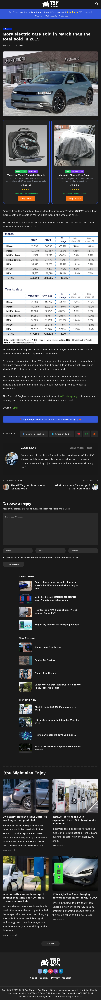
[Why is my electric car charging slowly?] (25, 625)
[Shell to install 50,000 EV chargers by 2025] (25, 709)
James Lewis (28, 448)
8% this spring (68, 396)
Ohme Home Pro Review (48, 647)
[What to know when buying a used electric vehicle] (25, 748)
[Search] (96, 4)
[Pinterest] (78, 434)
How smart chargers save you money (55, 735)
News (7, 29)
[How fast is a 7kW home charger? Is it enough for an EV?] (25, 612)
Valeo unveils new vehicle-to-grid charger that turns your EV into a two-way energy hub (23, 897)
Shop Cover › (75, 199)
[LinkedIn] (61, 971)
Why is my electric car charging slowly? (57, 625)
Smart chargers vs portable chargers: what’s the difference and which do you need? (57, 585)
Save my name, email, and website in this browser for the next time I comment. (43, 557)
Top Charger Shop (40, 12)
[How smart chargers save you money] (25, 735)
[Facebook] (40, 971)
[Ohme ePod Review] (25, 674)
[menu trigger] (6, 4)
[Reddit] (94, 434)
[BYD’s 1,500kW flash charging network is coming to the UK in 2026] (75, 873)
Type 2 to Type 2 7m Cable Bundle (26, 175)
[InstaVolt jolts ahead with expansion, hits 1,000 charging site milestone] (75, 796)
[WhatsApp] (86, 434)
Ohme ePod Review (45, 673)
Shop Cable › (26, 199)
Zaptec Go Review (45, 660)
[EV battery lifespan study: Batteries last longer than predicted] (26, 796)
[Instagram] (55, 971)
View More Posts (80, 447)
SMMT (16, 407)
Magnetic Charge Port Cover (74, 175)
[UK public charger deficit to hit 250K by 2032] (25, 722)
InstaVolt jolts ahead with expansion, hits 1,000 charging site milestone (74, 820)
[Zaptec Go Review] (25, 660)
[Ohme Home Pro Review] (25, 647)
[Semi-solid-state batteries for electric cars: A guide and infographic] (25, 599)
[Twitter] (45, 971)
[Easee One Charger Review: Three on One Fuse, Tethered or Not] (25, 687)
